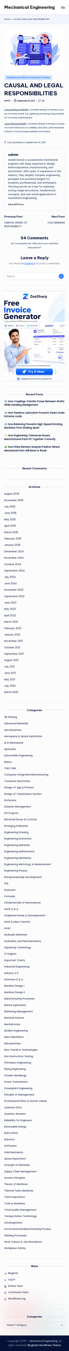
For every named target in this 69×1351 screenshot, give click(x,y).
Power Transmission (16, 1082)
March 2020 (11, 692)
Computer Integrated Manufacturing (26, 774)
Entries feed (15, 1286)
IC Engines (10, 954)
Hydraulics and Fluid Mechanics (22, 941)
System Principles (14, 1178)
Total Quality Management (20, 1210)
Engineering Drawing (16, 832)
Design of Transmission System (23, 794)
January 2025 (12, 545)
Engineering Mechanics (17, 858)
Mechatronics (12, 1024)
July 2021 (9, 666)
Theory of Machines (16, 1184)
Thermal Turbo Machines (18, 1190)
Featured (9, 890)
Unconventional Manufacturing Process (27, 1229)
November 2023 (13, 590)
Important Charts (14, 960)
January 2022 (12, 634)
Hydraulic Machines (15, 934)
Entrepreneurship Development (23, 877)
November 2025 (13, 500)
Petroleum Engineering (17, 1062)
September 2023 (14, 596)
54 (43, 101)
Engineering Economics (17, 838)
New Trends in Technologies (21, 1050)
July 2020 (10, 686)
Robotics (9, 1139)
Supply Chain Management (20, 1171)
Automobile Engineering (18, 755)
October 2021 (12, 647)
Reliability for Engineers (18, 1120)
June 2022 (10, 602)
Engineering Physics (15, 870)
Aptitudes (10, 749)
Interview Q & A (13, 979)
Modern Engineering (16, 1030)
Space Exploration (15, 1158)
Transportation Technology (20, 1216)
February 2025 (12, 538)
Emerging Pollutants (16, 826)
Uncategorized (13, 1222)
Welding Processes (15, 1235)
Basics (8, 762)
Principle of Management (19, 1094)
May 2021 (9, 679)
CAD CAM (10, 768)
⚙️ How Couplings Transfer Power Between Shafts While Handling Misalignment (34, 403)
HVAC (7, 928)
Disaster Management (17, 806)
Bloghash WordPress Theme (44, 1345)
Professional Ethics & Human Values (28, 77)
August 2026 (11, 494)
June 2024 (10, 583)
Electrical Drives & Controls (20, 819)
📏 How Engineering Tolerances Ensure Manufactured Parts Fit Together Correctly (30, 437)
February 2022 (12, 628)
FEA (6, 883)
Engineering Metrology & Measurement (27, 864)
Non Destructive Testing (18, 1056)
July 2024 (10, 577)
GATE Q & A (11, 909)
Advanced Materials (16, 723)
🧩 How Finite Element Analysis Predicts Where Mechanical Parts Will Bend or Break (32, 448)
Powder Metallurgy (15, 1075)
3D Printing (10, 717)
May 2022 (10, 609)
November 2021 (13, 641)
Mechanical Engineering (29, 7)
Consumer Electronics (17, 781)
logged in (30, 263)
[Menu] (63, 7)
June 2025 (10, 513)
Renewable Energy (15, 1126)
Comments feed (18, 1292)
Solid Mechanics (13, 1152)
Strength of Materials (17, 1165)
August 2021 (11, 660)
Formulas (9, 896)
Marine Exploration (15, 1005)
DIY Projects (11, 813)
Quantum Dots (13, 1107)
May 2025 (10, 519)
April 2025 (10, 526)
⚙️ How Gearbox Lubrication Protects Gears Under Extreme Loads (34, 414)
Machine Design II (14, 992)
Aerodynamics (12, 730)
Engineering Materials (17, 845)
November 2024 (14, 558)
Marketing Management (18, 1011)
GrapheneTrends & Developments (24, 915)
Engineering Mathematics (19, 851)
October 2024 (12, 564)
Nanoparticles (12, 1043)
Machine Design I (14, 986)
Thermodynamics (14, 1197)
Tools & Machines (14, 1203)
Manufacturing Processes (19, 998)
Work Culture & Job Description (23, 1242)
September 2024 (14, 570)
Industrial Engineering (17, 966)
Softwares (10, 1146)
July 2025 (9, 506)
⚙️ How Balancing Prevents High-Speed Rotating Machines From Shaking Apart (33, 426)
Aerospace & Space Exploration (23, 736)
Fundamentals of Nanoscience (22, 902)
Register (13, 1273)
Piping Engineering (15, 1069)
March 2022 (11, 622)
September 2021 (14, 654)
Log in (11, 1279)
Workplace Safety (15, 1248)
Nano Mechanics (14, 1037)
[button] (16, 204)
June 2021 (10, 673)
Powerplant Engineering (18, 1088)
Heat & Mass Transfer (17, 922)
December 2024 (14, 551)
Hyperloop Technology (17, 947)
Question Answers (15, 1114)
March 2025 (11, 532)
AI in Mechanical (13, 743)
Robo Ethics (11, 1133)
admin (13, 154)
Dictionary (10, 800)
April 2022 (10, 615)
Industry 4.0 (11, 973)
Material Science (14, 1018)
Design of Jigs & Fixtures (19, 787)
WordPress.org (16, 1298)
